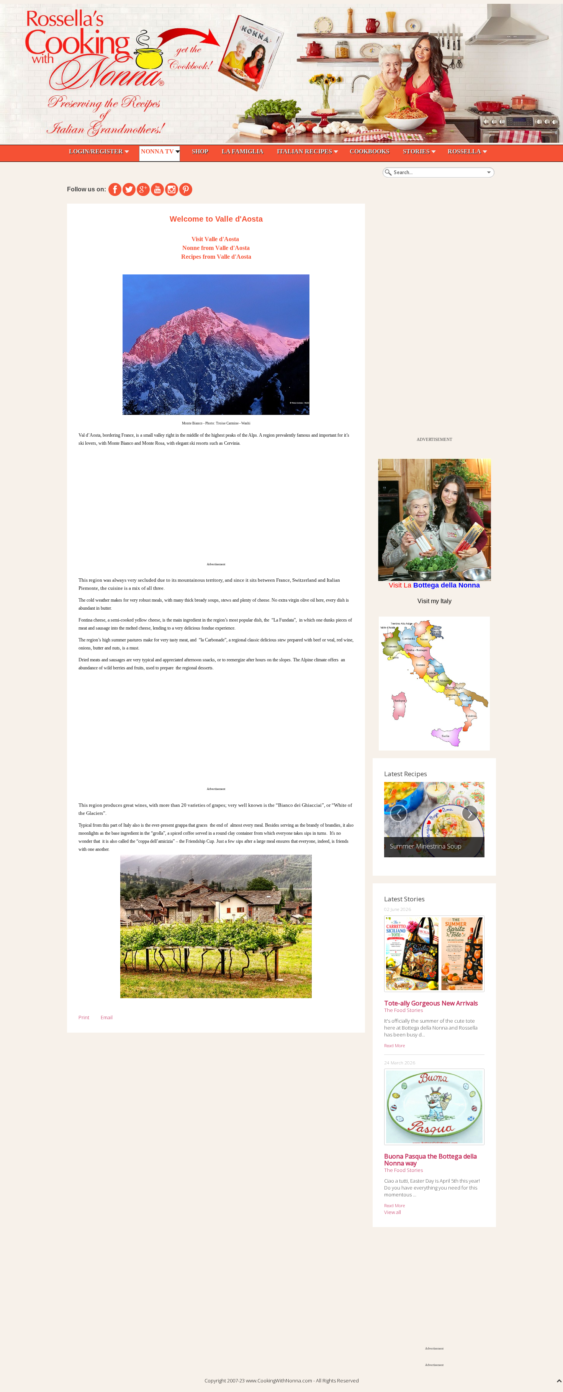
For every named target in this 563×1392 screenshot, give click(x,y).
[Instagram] (171, 189)
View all (392, 1212)
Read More (394, 1045)
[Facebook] (114, 189)
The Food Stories (403, 1010)
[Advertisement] (216, 504)
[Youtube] (157, 189)
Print (84, 1017)
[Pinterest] (185, 189)
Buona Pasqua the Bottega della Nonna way (430, 1159)
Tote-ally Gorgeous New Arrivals (431, 1003)
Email (107, 1017)
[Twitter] (129, 189)
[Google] (143, 189)
